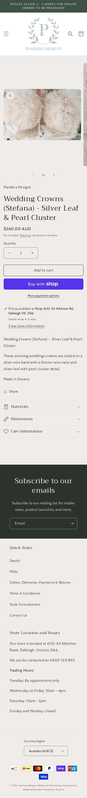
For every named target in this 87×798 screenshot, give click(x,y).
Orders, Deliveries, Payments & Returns (40, 582)
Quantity (10, 243)
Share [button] (13, 391)
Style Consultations (25, 604)
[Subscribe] (71, 523)
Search (15, 560)
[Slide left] (33, 175)
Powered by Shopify (53, 789)
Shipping (25, 235)
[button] (6, 34)
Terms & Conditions (25, 593)
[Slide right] (54, 175)
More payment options (43, 295)
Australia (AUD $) (41, 751)
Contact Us (18, 615)
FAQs (14, 571)
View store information (26, 326)
